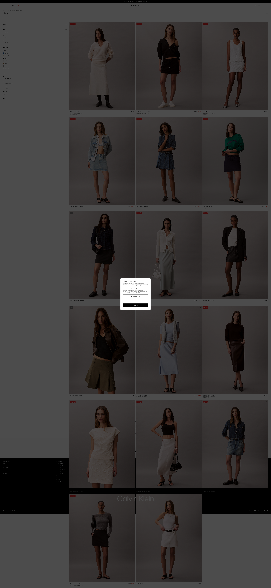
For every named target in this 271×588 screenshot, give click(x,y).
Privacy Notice (136, 292)
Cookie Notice (127, 292)
